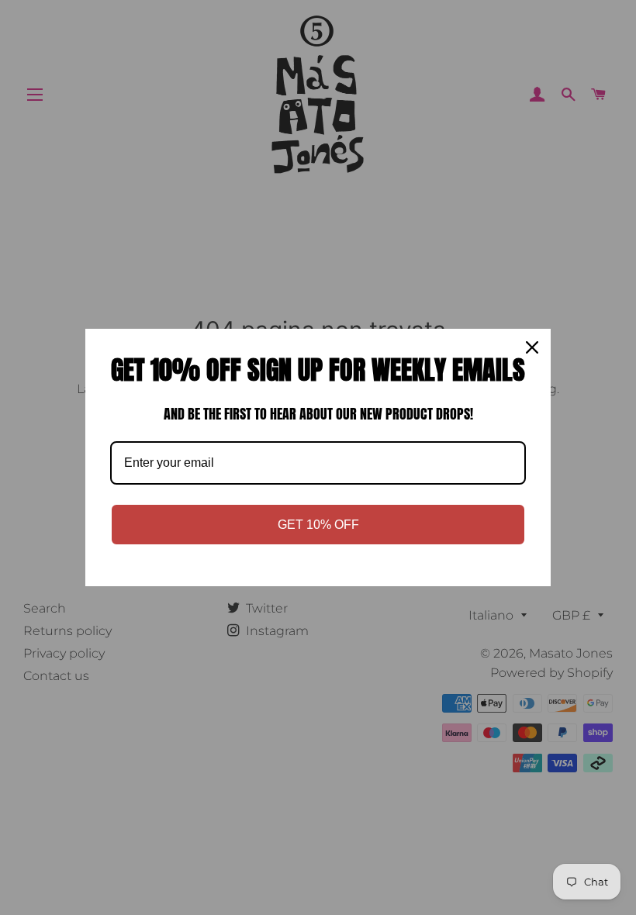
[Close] (532, 347)
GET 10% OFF (318, 524)
